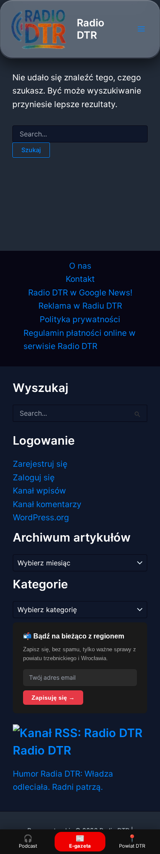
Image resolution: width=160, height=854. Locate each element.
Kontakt (80, 279)
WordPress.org (41, 517)
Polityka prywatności (80, 319)
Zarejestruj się (40, 464)
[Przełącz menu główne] (141, 29)
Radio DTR (90, 29)
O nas (80, 266)
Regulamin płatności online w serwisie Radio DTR (79, 340)
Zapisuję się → (53, 697)
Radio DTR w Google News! (80, 292)
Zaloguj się (34, 477)
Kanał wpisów (39, 490)
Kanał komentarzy (47, 504)
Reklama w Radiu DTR (80, 306)
